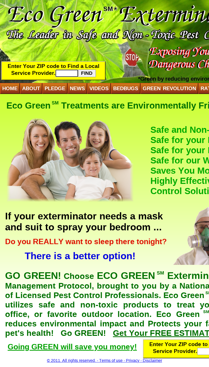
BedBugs (125, 88)
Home (10, 88)
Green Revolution (169, 88)
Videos (99, 88)
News (77, 88)
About (31, 88)
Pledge (55, 88)
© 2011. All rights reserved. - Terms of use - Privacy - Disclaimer (104, 360)
